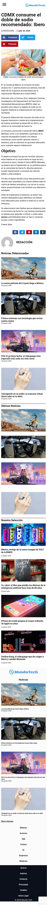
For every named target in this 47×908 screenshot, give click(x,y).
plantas (4, 217)
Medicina (23, 861)
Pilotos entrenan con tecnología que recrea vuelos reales (19, 743)
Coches (23, 844)
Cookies (23, 890)
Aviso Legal (23, 896)
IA (23, 850)
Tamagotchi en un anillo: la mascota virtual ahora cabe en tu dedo (22, 395)
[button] (4, 4)
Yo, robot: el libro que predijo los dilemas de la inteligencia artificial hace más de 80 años (23, 586)
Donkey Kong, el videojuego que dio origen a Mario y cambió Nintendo (22, 658)
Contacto (23, 879)
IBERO (41, 131)
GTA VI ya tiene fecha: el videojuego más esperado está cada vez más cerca (21, 357)
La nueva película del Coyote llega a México (22, 283)
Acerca (23, 868)
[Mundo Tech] (35, 5)
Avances (23, 833)
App (23, 839)
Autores (23, 873)
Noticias (23, 828)
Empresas (23, 855)
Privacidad (23, 884)
